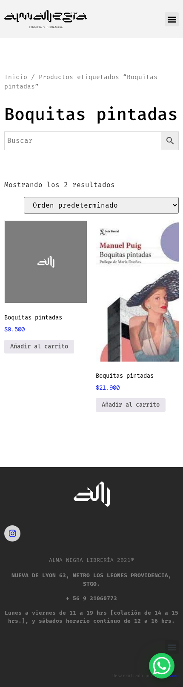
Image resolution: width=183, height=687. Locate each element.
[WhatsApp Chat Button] (161, 665)
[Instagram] (12, 533)
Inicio (15, 77)
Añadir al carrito (39, 346)
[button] (172, 19)
